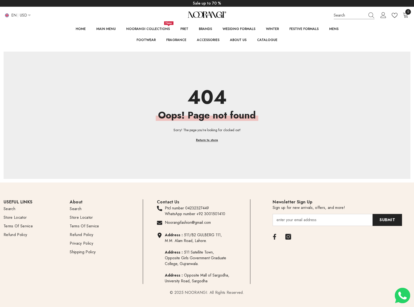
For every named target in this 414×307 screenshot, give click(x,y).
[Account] (383, 15)
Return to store (207, 140)
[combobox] (349, 15)
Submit (387, 220)
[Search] (354, 15)
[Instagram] (288, 237)
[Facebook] (275, 237)
